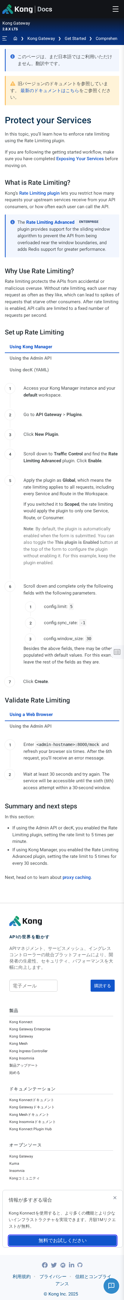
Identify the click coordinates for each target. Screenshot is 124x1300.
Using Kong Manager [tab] (31, 346)
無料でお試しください (63, 1240)
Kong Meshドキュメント (29, 1115)
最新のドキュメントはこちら (49, 90)
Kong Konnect (21, 1022)
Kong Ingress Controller (28, 1051)
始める (14, 1073)
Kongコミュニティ (24, 1178)
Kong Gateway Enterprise (29, 1029)
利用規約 (22, 1276)
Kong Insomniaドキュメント (32, 1122)
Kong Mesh (18, 1043)
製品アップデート (23, 1065)
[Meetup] (63, 1265)
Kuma (14, 1163)
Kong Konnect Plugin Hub (30, 1129)
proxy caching (77, 877)
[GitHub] (79, 1265)
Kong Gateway (41, 38)
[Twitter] (54, 1265)
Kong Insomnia (21, 1058)
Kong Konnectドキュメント (31, 1100)
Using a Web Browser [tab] (31, 714)
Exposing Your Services (80, 158)
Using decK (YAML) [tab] (29, 370)
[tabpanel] (62, 533)
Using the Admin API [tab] (30, 358)
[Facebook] (45, 1265)
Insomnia (17, 1171)
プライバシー (53, 1276)
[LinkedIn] (72, 1265)
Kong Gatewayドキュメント (32, 1107)
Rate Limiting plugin (39, 193)
